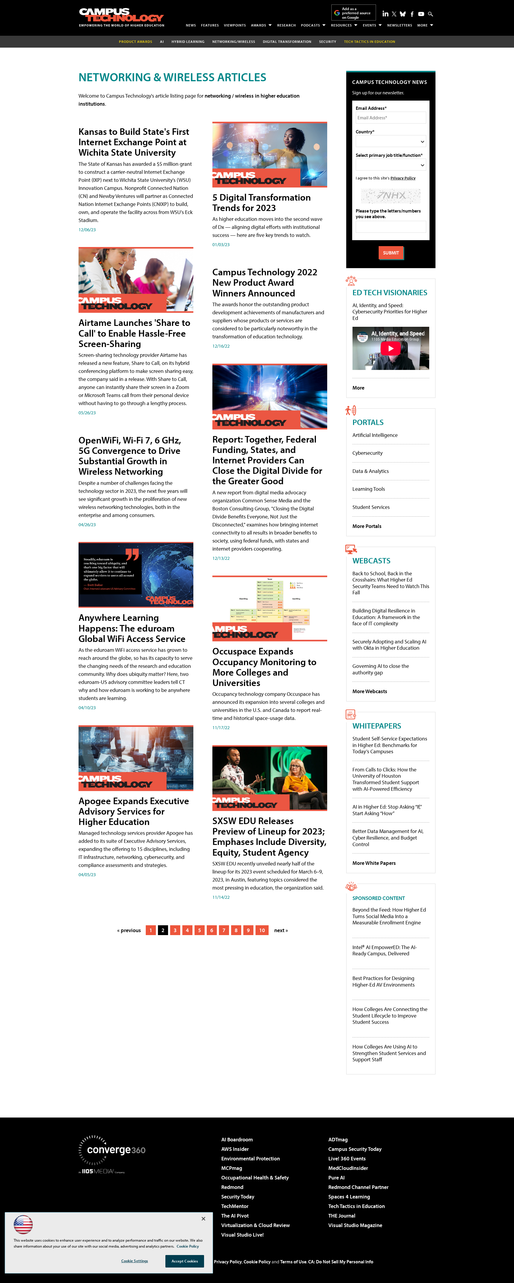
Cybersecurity (367, 452)
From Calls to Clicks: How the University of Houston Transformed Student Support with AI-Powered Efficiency (385, 779)
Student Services (371, 507)
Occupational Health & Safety (255, 1177)
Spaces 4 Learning (349, 1196)
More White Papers (374, 862)
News (191, 25)
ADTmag (338, 1139)
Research (286, 25)
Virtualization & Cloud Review (255, 1225)
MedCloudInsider (348, 1168)
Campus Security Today (355, 1149)
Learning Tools (368, 488)
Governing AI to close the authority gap (380, 669)
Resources (341, 25)
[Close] (203, 1218)
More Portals (367, 526)
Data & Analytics (370, 471)
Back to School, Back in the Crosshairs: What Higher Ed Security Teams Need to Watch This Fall (390, 583)
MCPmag (231, 1168)
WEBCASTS (371, 560)
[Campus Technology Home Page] (122, 17)
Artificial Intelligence (375, 435)
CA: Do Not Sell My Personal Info (340, 1262)
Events (369, 25)
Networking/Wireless (233, 41)
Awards (258, 25)
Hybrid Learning (188, 41)
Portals (368, 422)
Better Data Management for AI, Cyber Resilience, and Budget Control (388, 837)
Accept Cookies (185, 1261)
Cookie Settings (134, 1260)
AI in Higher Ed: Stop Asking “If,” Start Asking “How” (386, 810)
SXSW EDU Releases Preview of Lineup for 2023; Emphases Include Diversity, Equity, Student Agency (269, 836)
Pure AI (336, 1177)
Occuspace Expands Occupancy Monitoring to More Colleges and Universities (264, 666)
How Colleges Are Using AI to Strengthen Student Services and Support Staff (389, 1053)
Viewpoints (235, 25)
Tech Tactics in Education (356, 1206)
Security (327, 41)
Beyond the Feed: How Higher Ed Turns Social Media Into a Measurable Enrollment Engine (389, 916)
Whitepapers (376, 725)
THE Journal (341, 1215)
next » (281, 930)
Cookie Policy (257, 1262)
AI (162, 41)
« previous (129, 930)
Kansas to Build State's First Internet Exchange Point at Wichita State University (134, 141)
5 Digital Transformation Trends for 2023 (261, 202)
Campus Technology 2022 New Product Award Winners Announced (264, 282)
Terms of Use (293, 1262)
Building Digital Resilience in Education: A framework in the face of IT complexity (386, 617)
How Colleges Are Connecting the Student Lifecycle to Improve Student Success (389, 1015)
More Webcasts (369, 691)
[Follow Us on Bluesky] (403, 14)
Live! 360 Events (347, 1158)
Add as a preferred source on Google (356, 13)
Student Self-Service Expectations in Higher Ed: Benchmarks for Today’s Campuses (389, 745)
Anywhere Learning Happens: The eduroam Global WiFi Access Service (132, 627)
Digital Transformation (287, 41)
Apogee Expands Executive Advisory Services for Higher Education (134, 811)
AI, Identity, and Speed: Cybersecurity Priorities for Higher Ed (389, 311)
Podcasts (310, 25)
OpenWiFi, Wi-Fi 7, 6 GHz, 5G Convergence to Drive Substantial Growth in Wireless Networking (130, 455)
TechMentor (234, 1206)
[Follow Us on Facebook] (412, 14)
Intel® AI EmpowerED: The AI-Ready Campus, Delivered (384, 950)
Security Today (237, 1196)
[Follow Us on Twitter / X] (394, 14)
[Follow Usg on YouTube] (421, 14)
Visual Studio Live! (242, 1234)
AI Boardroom (237, 1139)
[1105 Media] (114, 1204)
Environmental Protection (250, 1158)
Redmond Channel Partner (358, 1187)
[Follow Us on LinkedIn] (385, 13)
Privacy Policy (403, 178)
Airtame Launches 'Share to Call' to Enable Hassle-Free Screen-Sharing (134, 332)
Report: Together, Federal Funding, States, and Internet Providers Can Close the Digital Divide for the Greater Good (267, 460)
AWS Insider (235, 1149)
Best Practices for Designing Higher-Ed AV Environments (383, 981)
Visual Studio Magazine (355, 1225)
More (422, 25)
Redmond (232, 1187)
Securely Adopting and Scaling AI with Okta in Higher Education (389, 644)
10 (262, 930)
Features (210, 25)
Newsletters (399, 25)
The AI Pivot (235, 1215)
